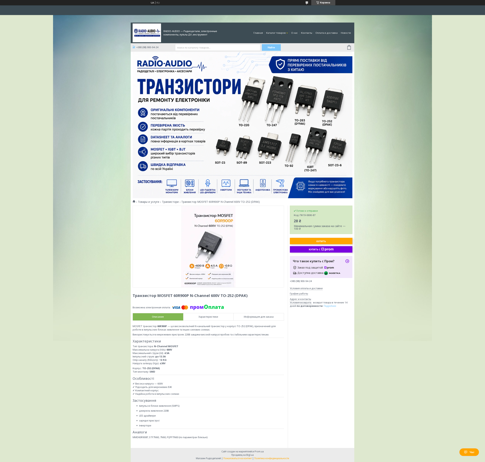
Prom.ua (259, 451)
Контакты (306, 32)
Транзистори (170, 202)
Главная (258, 32)
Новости (346, 32)
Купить (321, 241)
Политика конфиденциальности (271, 458)
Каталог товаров (276, 32)
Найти (271, 47)
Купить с (314, 249)
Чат (472, 452)
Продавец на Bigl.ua (242, 455)
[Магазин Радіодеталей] (147, 32)
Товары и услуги (148, 202)
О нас (294, 32)
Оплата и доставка (326, 32)
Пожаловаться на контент (237, 458)
